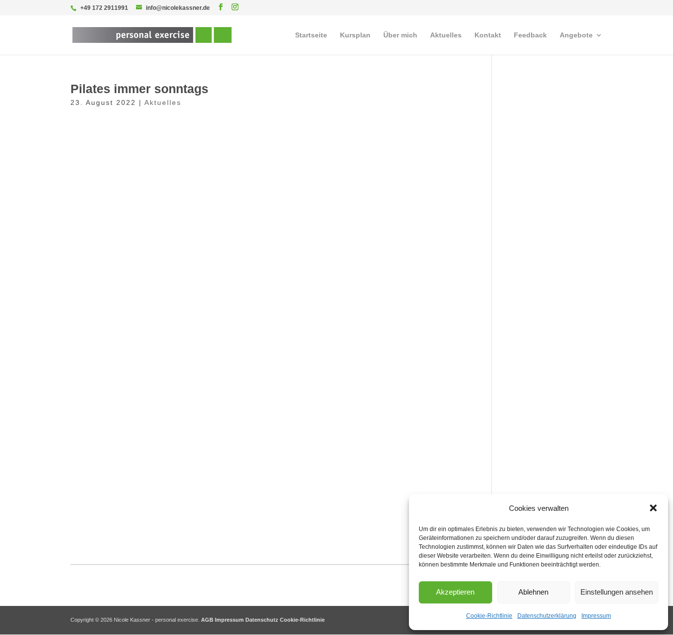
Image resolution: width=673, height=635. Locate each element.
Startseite (311, 35)
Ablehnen (533, 592)
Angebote (576, 35)
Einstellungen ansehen (616, 592)
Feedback (530, 35)
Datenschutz (261, 620)
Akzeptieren (455, 592)
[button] (653, 508)
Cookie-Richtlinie (489, 615)
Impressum (596, 615)
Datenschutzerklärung (546, 615)
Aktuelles (446, 35)
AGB (207, 620)
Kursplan (355, 35)
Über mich (400, 35)
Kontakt (487, 35)
